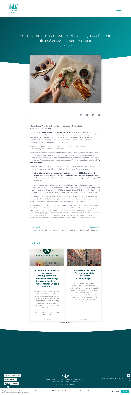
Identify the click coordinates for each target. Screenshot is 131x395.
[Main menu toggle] (119, 8)
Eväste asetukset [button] (114, 392)
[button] (80, 115)
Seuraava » (70, 323)
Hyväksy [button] (125, 391)
